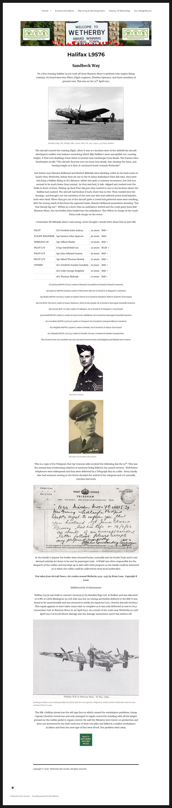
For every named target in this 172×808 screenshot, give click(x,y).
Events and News (64, 11)
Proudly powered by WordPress (45, 796)
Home (45, 11)
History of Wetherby (119, 11)
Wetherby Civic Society (20, 796)
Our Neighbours (142, 11)
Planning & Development (91, 11)
